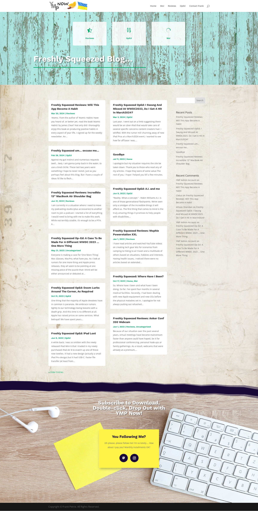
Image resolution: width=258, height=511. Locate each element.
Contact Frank (196, 6)
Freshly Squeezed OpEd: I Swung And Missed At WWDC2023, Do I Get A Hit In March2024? (137, 108)
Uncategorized (73, 250)
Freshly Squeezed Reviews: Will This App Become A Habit (189, 121)
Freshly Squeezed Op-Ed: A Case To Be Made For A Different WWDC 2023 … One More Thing (76, 242)
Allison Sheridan (184, 207)
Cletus (179, 195)
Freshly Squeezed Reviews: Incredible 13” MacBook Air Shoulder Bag (189, 160)
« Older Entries (55, 372)
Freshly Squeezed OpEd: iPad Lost (73, 333)
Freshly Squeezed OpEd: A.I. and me (136, 188)
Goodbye (118, 154)
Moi (162, 6)
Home (153, 6)
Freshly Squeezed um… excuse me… (75, 150)
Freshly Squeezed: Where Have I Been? (138, 276)
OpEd (182, 6)
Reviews (172, 6)
